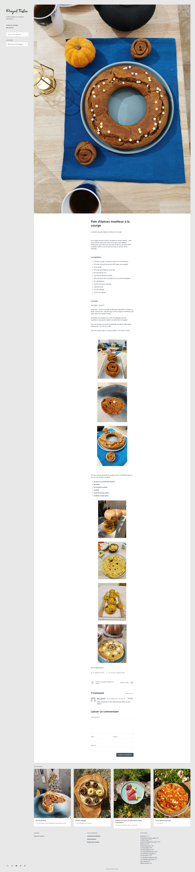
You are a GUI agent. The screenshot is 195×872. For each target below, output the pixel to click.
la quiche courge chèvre (101, 493)
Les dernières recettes (147, 853)
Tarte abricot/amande (163, 820)
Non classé (143, 861)
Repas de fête (121, 672)
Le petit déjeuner (145, 849)
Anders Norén (114, 869)
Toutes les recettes (12, 25)
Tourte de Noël (40, 820)
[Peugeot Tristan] (17, 11)
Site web (93, 745)
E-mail (115, 737)
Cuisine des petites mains (123, 825)
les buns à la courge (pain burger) (104, 481)
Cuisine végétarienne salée (51, 823)
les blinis (96, 490)
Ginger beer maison (93, 842)
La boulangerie (80, 823)
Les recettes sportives (147, 859)
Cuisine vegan (40, 823)
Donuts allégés (80, 820)
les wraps (97, 484)
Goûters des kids (145, 846)
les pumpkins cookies (100, 487)
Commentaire (95, 717)
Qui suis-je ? (10, 27)
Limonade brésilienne (93, 836)
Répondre (130, 698)
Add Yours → (130, 693)
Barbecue (143, 836)
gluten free (143, 844)
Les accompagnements (147, 851)
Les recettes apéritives (147, 857)
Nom (93, 737)
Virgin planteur (91, 839)
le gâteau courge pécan (101, 495)
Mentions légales (39, 836)
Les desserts (112, 672)
